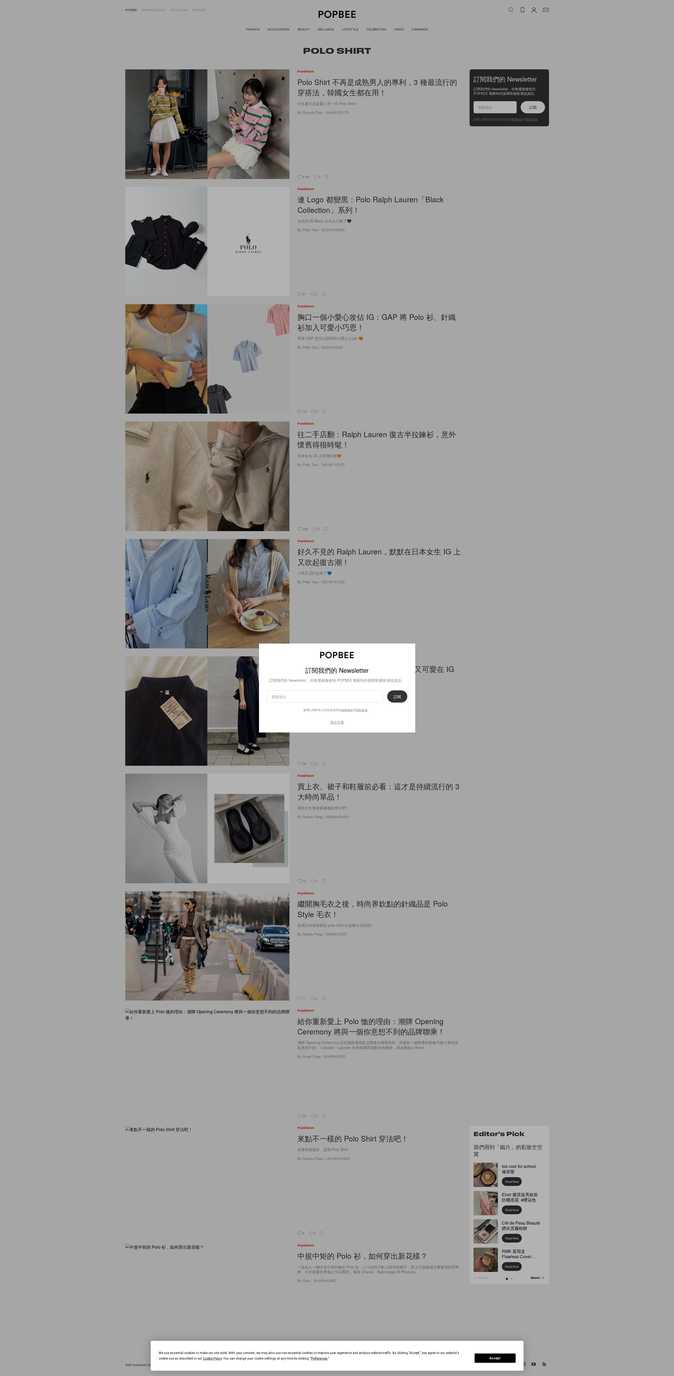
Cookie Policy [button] (212, 1358)
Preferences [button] (319, 1358)
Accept (495, 1358)
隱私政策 (362, 709)
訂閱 (397, 696)
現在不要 (337, 721)
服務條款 (347, 709)
